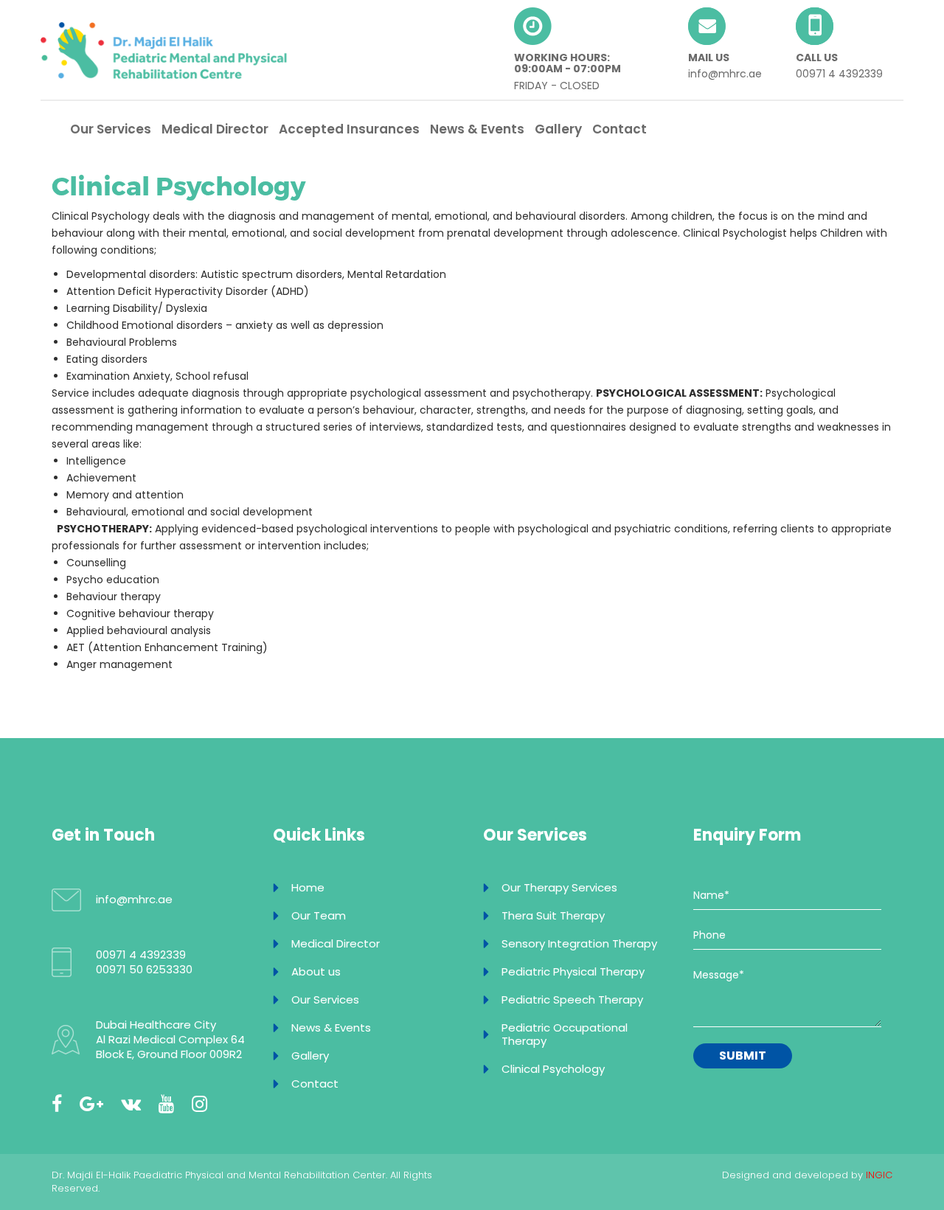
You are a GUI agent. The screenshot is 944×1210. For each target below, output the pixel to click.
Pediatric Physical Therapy (573, 971)
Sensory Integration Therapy (579, 943)
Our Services (110, 129)
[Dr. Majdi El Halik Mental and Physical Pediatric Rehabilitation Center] (164, 49)
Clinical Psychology (553, 1069)
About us (316, 971)
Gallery (558, 129)
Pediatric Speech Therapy (572, 999)
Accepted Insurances (349, 129)
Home (307, 887)
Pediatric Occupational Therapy (565, 1034)
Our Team (318, 915)
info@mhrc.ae (725, 73)
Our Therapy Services (559, 887)
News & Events (477, 129)
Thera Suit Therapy (553, 915)
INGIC (879, 1175)
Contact (619, 129)
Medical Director (215, 129)
